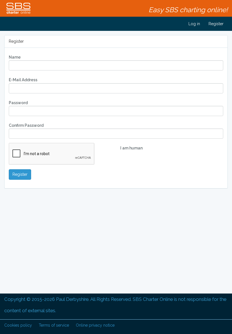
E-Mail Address (23, 80)
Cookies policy (18, 325)
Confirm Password (26, 125)
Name (15, 57)
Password (18, 102)
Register (216, 24)
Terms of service (54, 325)
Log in (193, 24)
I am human (131, 148)
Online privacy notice (95, 325)
